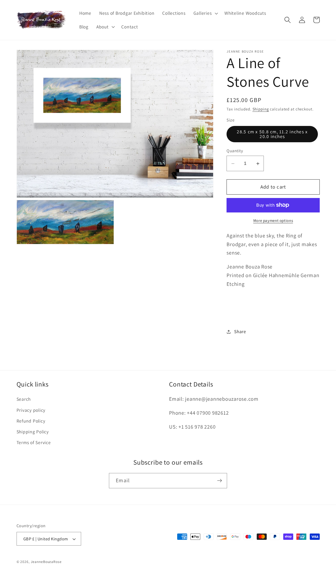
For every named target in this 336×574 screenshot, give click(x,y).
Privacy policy (31, 410)
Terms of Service (34, 442)
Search (24, 399)
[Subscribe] (219, 480)
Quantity (235, 151)
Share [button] (240, 331)
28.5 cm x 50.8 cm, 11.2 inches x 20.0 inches (272, 134)
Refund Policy (31, 421)
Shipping (261, 108)
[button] (205, 13)
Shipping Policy (33, 432)
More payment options (273, 220)
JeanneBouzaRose (46, 561)
